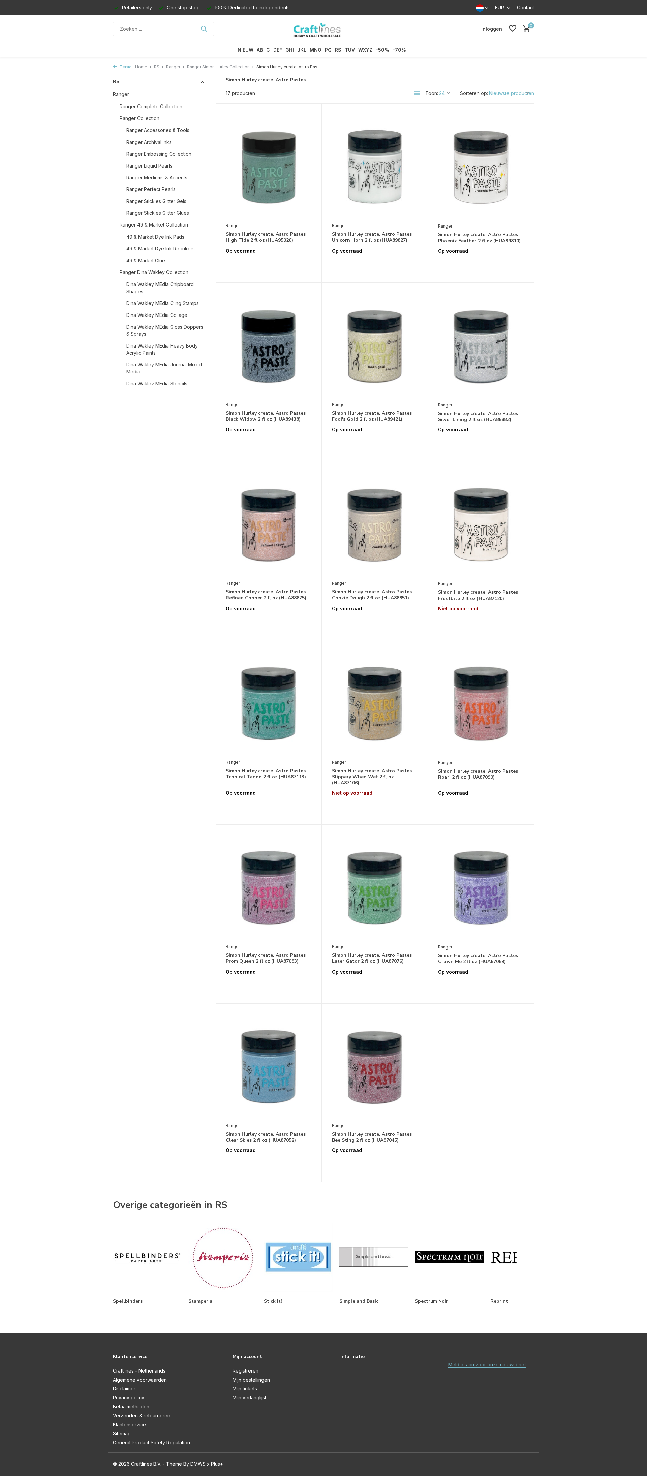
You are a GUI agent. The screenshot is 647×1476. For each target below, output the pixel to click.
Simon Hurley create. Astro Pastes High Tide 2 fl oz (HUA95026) (266, 237)
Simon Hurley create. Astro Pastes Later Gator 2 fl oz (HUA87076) (372, 958)
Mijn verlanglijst (249, 1397)
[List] (417, 93)
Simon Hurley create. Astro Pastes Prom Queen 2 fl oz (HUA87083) (266, 958)
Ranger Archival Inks (149, 142)
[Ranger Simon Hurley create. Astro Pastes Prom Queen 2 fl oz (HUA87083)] (268, 887)
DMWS (198, 1464)
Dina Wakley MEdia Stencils (156, 383)
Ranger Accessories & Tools (157, 130)
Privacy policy (128, 1397)
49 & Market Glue (145, 260)
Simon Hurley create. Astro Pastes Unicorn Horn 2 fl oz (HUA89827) (372, 237)
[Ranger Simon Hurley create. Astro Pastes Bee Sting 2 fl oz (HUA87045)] (375, 1066)
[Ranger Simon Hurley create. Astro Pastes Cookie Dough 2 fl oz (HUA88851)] (375, 524)
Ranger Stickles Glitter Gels (156, 201)
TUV (350, 50)
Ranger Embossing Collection (158, 154)
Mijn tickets (245, 1388)
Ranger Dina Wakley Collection (154, 272)
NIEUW (245, 50)
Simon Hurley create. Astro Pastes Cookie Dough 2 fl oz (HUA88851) (372, 595)
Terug (125, 66)
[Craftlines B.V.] (323, 28)
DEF (277, 50)
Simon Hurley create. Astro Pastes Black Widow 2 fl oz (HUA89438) (266, 416)
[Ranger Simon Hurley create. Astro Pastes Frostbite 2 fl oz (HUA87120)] (481, 524)
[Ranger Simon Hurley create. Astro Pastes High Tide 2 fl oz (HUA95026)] (268, 166)
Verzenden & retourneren (141, 1415)
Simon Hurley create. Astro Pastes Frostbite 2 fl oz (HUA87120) (478, 595)
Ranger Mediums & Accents (156, 177)
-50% (382, 50)
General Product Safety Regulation (151, 1442)
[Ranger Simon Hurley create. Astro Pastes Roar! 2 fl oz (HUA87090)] (481, 703)
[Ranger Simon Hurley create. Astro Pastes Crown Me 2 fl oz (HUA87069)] (481, 887)
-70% (399, 50)
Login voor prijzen (268, 265)
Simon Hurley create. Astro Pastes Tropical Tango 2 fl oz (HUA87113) (266, 774)
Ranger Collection (139, 118)
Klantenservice (129, 1424)
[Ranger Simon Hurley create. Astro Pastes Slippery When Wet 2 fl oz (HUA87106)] (375, 703)
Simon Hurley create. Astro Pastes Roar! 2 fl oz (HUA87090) (478, 774)
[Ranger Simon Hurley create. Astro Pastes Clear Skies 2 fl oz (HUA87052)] (268, 1066)
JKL (301, 50)
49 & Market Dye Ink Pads (155, 237)
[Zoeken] (204, 28)
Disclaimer (124, 1388)
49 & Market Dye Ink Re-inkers (160, 248)
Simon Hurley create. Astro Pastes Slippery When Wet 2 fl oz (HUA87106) (372, 777)
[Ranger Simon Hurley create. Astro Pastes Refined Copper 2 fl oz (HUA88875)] (268, 524)
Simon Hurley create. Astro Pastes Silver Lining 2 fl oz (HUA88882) (478, 417)
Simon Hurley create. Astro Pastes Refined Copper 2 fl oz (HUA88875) (266, 595)
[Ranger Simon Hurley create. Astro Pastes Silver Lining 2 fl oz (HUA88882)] (481, 345)
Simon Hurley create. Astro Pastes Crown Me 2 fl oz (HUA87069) (478, 959)
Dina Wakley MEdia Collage (156, 315)
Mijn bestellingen (251, 1380)
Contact (525, 7)
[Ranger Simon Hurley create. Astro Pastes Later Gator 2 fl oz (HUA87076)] (375, 887)
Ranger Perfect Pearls (151, 189)
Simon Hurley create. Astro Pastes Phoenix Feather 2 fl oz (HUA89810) (479, 238)
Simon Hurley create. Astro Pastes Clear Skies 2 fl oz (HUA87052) (266, 1137)
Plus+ (217, 1464)
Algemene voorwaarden (140, 1380)
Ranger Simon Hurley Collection (218, 66)
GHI (289, 50)
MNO (315, 50)
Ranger (173, 66)
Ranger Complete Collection (151, 106)
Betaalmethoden (131, 1406)
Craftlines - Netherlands (139, 1371)
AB (260, 50)
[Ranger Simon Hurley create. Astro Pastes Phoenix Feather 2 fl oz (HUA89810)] (481, 166)
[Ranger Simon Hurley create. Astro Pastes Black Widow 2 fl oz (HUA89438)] (268, 345)
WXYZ (365, 50)
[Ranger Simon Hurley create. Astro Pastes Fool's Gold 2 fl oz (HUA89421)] (375, 345)
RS (338, 50)
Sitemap (122, 1433)
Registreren (245, 1371)
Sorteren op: (474, 93)
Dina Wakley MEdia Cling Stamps (162, 303)
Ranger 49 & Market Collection (154, 225)
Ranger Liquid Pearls (149, 166)
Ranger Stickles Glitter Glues (157, 213)
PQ (328, 50)
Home (141, 66)
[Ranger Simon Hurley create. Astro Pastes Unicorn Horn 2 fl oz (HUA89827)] (375, 166)
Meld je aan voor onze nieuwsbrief (487, 1364)
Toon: (431, 93)
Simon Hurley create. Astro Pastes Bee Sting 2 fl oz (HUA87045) (372, 1137)
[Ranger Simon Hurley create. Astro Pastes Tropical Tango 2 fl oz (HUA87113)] (268, 703)
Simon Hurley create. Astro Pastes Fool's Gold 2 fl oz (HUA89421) (372, 416)
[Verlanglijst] (512, 29)
